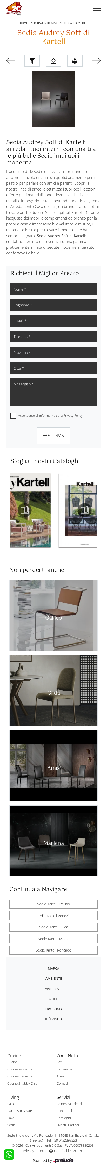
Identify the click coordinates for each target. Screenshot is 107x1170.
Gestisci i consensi (69, 1150)
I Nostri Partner (68, 1125)
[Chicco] (96, 60)
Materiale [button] (53, 988)
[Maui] (10, 60)
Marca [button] (53, 968)
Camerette (64, 1069)
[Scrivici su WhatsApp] (9, 1154)
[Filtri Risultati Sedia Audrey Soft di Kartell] (31, 61)
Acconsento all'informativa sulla (50, 415)
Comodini (64, 1083)
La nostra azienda (70, 1103)
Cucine (12, 1061)
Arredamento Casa (44, 23)
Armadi (62, 1076)
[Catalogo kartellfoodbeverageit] (38, 510)
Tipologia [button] (53, 1009)
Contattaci (64, 1110)
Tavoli (11, 1118)
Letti (60, 1061)
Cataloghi (64, 1118)
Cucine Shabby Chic (22, 1083)
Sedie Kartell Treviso (53, 904)
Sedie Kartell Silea (53, 927)
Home (24, 23)
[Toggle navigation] (97, 8)
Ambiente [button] (53, 978)
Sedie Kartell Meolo (53, 938)
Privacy (28, 1150)
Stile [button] (53, 998)
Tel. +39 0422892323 (61, 1140)
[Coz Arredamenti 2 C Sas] (14, 8)
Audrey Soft (78, 23)
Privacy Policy (73, 415)
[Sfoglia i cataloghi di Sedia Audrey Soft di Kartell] (74, 61)
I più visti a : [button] (53, 1019)
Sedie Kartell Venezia (53, 915)
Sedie (63, 23)
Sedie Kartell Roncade (53, 950)
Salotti (12, 1103)
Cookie (42, 1150)
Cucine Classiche (19, 1076)
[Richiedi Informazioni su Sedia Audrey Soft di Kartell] (53, 61)
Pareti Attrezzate (19, 1110)
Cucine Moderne (19, 1069)
